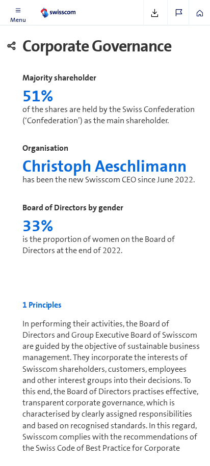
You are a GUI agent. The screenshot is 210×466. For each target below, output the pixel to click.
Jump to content (76, 6)
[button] (18, 12)
